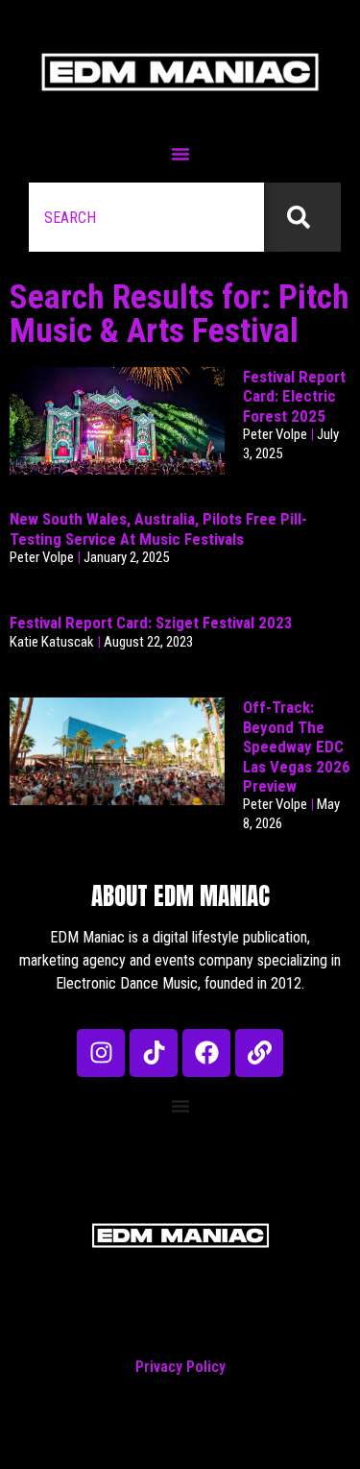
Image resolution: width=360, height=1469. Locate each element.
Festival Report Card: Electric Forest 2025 (294, 396)
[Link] (259, 1053)
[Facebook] (206, 1053)
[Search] (302, 217)
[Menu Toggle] (180, 153)
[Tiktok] (154, 1053)
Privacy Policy (180, 1367)
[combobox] (146, 217)
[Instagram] (101, 1053)
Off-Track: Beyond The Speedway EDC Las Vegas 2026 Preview (296, 747)
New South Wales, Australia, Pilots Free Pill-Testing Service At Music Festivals (158, 528)
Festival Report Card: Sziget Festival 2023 (151, 622)
